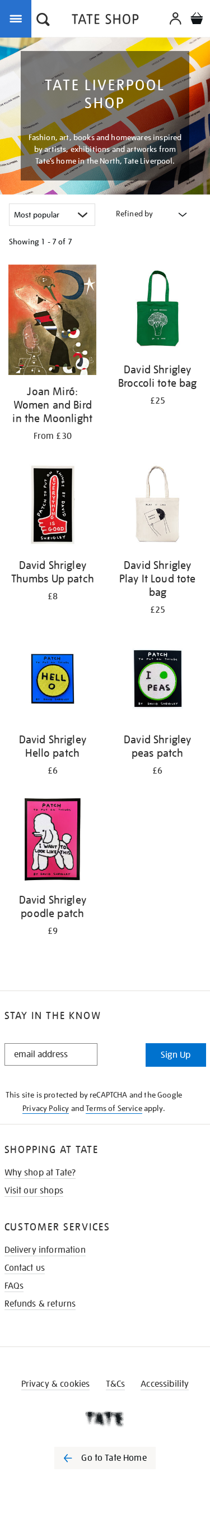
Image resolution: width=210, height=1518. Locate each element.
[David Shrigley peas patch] (158, 681)
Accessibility (165, 1384)
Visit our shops (33, 1190)
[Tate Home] (105, 1418)
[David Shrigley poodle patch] (52, 841)
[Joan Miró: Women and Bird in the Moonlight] (52, 322)
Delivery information (45, 1250)
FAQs (14, 1286)
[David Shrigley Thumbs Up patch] (52, 507)
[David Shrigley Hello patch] (52, 681)
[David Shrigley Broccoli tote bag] (158, 311)
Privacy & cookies (55, 1384)
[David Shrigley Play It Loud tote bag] (158, 507)
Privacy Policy (45, 1108)
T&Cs (115, 1384)
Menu (18, 18)
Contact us (24, 1268)
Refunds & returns (40, 1303)
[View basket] (196, 20)
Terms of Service (114, 1108)
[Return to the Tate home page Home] (105, 21)
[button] (43, 21)
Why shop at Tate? (40, 1172)
